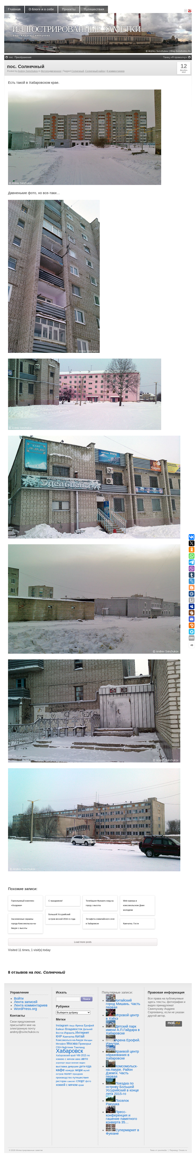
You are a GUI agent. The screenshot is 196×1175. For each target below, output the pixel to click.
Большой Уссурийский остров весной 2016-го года (61, 916)
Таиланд (79, 1047)
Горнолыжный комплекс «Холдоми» (22, 903)
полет (68, 1073)
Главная (14, 9)
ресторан (61, 1081)
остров (59, 1074)
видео (82, 1063)
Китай (79, 1036)
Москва (72, 1043)
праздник (78, 1074)
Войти (19, 998)
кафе (60, 1070)
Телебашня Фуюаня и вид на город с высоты (100, 903)
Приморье (84, 1043)
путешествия (81, 1077)
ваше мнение (72, 1063)
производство (64, 1077)
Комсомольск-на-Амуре (69, 1040)
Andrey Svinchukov (28, 71)
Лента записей (25, 1002)
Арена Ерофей (84, 1025)
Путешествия (94, 9)
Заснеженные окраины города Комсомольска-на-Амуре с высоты (23, 923)
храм (81, 1085)
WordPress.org (25, 1009)
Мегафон (61, 1043)
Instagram (62, 1025)
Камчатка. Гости (131, 923)
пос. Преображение (20, 57)
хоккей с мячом (67, 1084)
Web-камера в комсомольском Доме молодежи (134, 905)
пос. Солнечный (25, 66)
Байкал (60, 1029)
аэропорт (60, 1063)
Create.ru (183, 1150)
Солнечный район (95, 71)
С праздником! (55, 901)
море (79, 1070)
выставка (61, 1066)
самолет (71, 1081)
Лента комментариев (30, 1005)
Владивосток (73, 1029)
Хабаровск (69, 1051)
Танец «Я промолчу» (175, 57)
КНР (59, 1036)
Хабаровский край (66, 1055)
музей (86, 1070)
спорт (80, 1081)
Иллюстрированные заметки (76, 29)
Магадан (88, 1040)
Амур (71, 1025)
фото (88, 1081)
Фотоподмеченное (51, 71)
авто (84, 1059)
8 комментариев (115, 71)
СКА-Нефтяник (64, 1047)
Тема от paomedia (158, 1150)
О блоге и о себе (41, 9)
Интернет (82, 1032)
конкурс (69, 1070)
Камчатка (68, 1036)
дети (82, 1066)
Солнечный (77, 71)
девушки (73, 1066)
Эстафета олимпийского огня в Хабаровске (100, 921)
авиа (77, 1059)
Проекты (69, 9)
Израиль (69, 1032)
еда (88, 1066)
